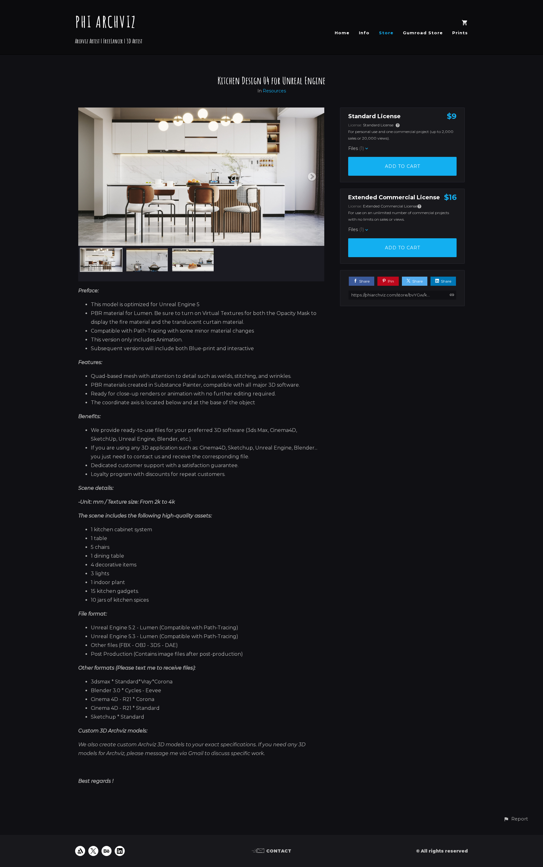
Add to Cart (402, 166)
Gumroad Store (423, 32)
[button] (515, 819)
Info (364, 32)
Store (386, 32)
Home (342, 32)
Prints (460, 32)
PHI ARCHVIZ (105, 21)
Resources (274, 91)
